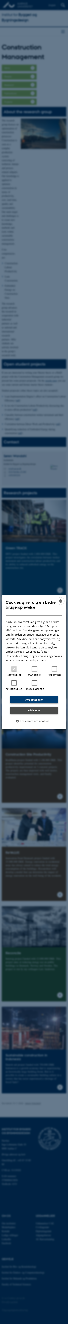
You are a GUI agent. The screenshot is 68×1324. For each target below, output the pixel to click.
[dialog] (34, 662)
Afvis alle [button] (34, 710)
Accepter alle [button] (34, 699)
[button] (34, 721)
